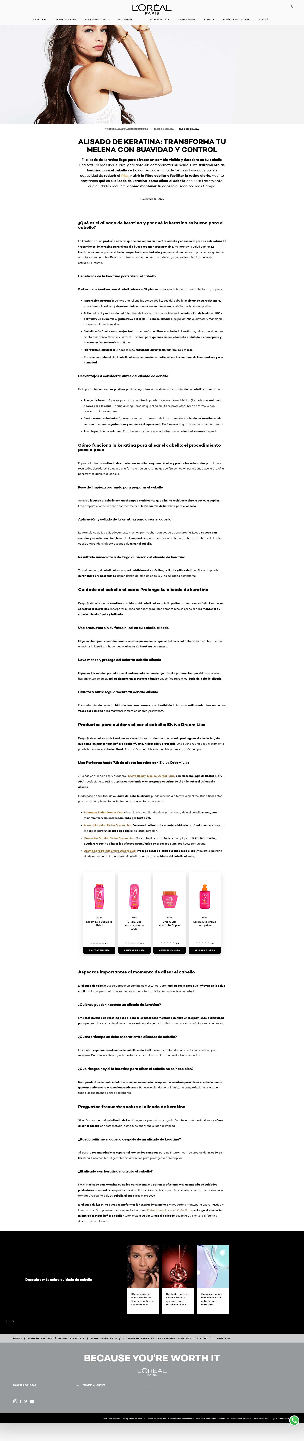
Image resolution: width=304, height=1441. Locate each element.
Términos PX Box (261, 1418)
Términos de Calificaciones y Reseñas (235, 1418)
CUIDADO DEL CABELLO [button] (97, 19)
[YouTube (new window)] (32, 1401)
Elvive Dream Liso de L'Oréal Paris (169, 1210)
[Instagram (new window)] (15, 1401)
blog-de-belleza (164, 129)
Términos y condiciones (206, 1418)
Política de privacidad (156, 1418)
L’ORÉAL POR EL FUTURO (236, 19)
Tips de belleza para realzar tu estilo (127, 129)
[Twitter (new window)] (25, 1401)
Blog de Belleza (159, 19)
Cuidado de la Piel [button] (65, 19)
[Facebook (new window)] (20, 1401)
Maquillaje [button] (39, 19)
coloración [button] (125, 19)
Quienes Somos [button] (186, 19)
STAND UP (209, 19)
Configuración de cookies (133, 1418)
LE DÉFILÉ (263, 19)
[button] (141, 19)
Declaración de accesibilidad (181, 1418)
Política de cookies (111, 1418)
